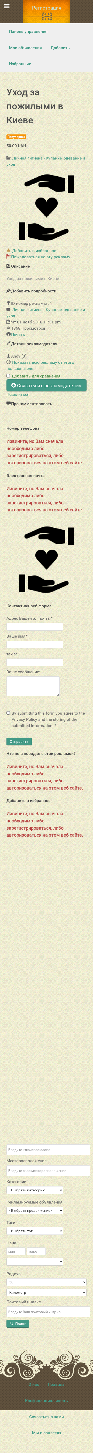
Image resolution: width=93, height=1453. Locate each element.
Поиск (20, 1324)
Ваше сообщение (23, 671)
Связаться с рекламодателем (49, 385)
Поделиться (17, 394)
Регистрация (46, 8)
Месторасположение (26, 1160)
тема (12, 654)
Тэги (10, 1222)
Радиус (13, 1273)
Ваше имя (16, 636)
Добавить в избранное (34, 250)
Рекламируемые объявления (34, 1202)
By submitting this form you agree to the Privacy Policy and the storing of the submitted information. (48, 719)
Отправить (19, 741)
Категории (16, 1181)
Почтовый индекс (23, 1301)
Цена (11, 1242)
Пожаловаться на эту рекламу (40, 256)
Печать (18, 334)
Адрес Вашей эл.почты (29, 618)
